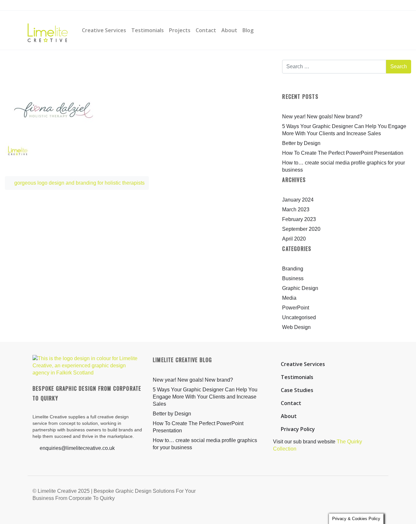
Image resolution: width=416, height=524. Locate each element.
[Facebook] (111, 5)
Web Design (296, 327)
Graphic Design (300, 288)
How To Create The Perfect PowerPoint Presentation (342, 153)
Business (293, 278)
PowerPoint (295, 307)
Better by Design (301, 143)
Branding (292, 268)
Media (289, 298)
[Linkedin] (135, 5)
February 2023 (299, 219)
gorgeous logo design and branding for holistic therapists (79, 183)
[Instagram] (123, 5)
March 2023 (295, 209)
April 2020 (294, 239)
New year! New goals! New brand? (322, 116)
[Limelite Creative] (48, 30)
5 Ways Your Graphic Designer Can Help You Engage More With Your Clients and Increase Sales (205, 397)
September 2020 (301, 229)
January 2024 (298, 200)
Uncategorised (299, 317)
